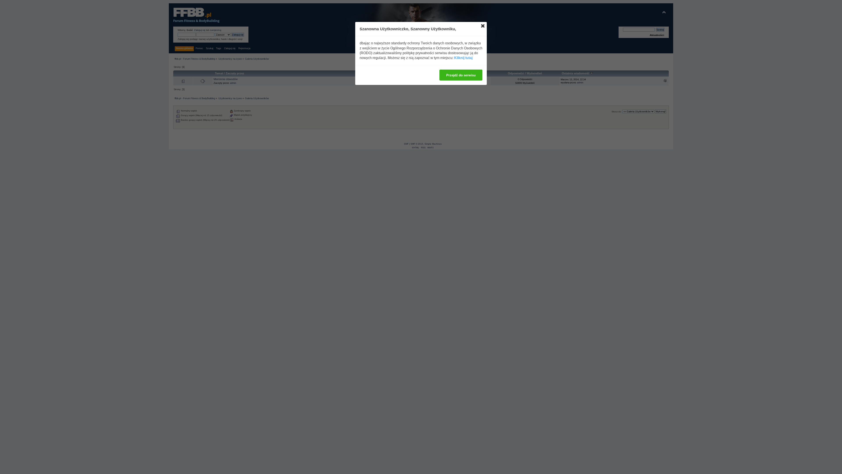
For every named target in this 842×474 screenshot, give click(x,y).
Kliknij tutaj (463, 58)
